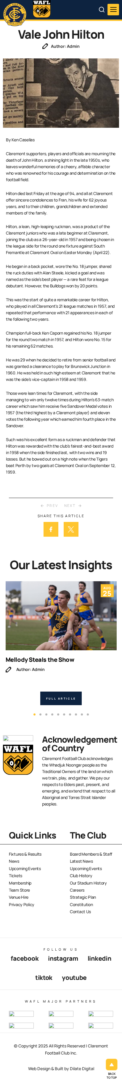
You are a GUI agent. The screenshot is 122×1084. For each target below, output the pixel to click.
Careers (77, 890)
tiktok (43, 977)
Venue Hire (18, 897)
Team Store (19, 890)
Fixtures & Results (25, 854)
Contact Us (80, 911)
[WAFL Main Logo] (42, 9)
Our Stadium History (88, 883)
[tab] (34, 714)
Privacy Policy (21, 904)
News (14, 861)
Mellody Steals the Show (40, 660)
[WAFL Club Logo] (16, 14)
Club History (81, 875)
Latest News (81, 861)
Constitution (81, 904)
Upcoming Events (25, 868)
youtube (74, 977)
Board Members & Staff (91, 854)
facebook (24, 958)
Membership (20, 883)
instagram (63, 958)
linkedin (99, 958)
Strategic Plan (83, 897)
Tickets (15, 875)
